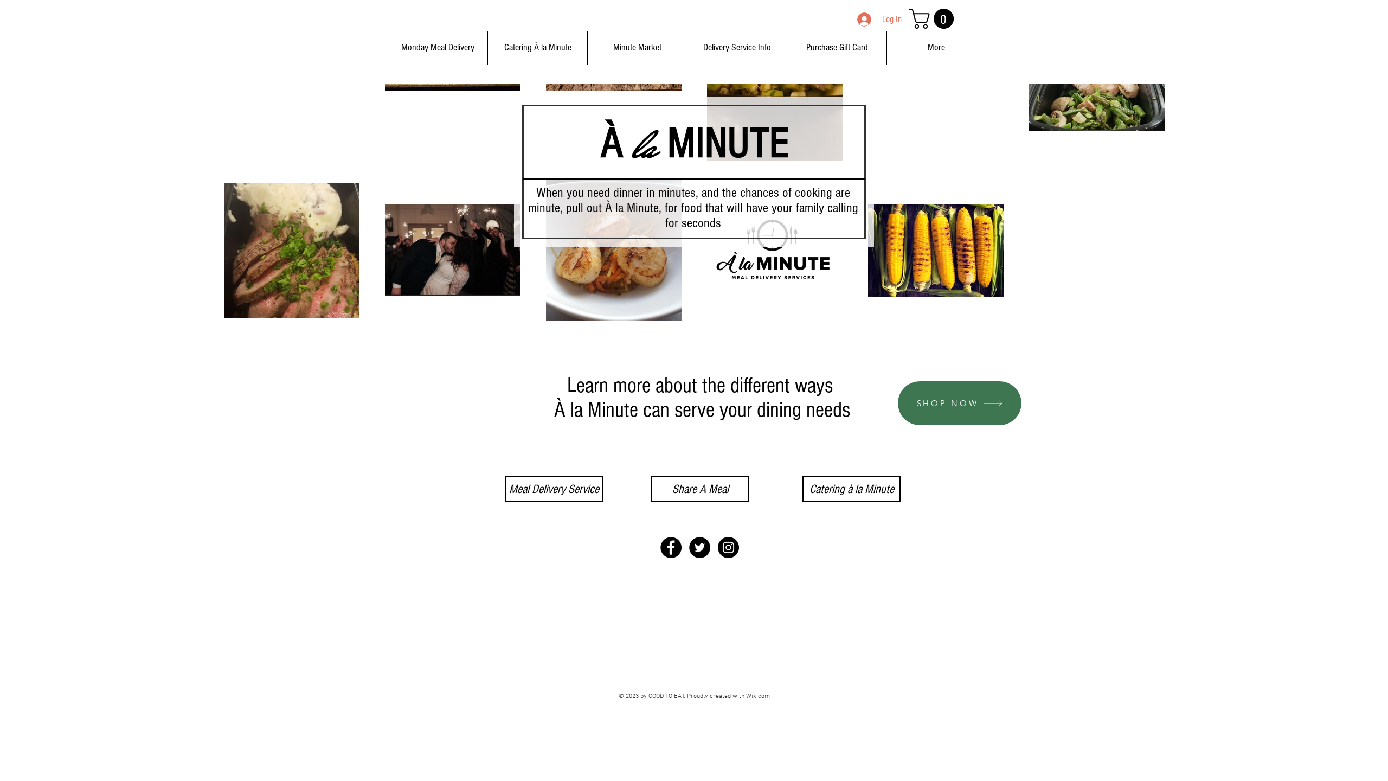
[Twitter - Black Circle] (699, 547)
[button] (934, 19)
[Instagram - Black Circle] (728, 547)
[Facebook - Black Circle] (671, 547)
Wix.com (758, 696)
